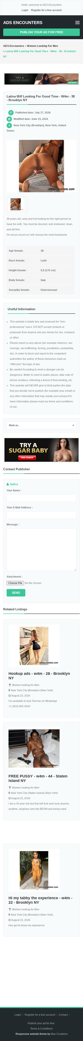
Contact (63, 1014)
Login (25, 10)
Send (16, 592)
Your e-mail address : (20, 507)
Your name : (14, 490)
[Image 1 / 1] (41, 166)
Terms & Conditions (41, 1028)
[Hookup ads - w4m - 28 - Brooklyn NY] (41, 646)
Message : (13, 524)
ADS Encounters (22, 22)
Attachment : (14, 576)
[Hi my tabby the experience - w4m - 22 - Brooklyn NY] (41, 870)
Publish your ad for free (41, 32)
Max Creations (59, 1033)
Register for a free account (46, 10)
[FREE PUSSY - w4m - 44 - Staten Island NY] (41, 748)
